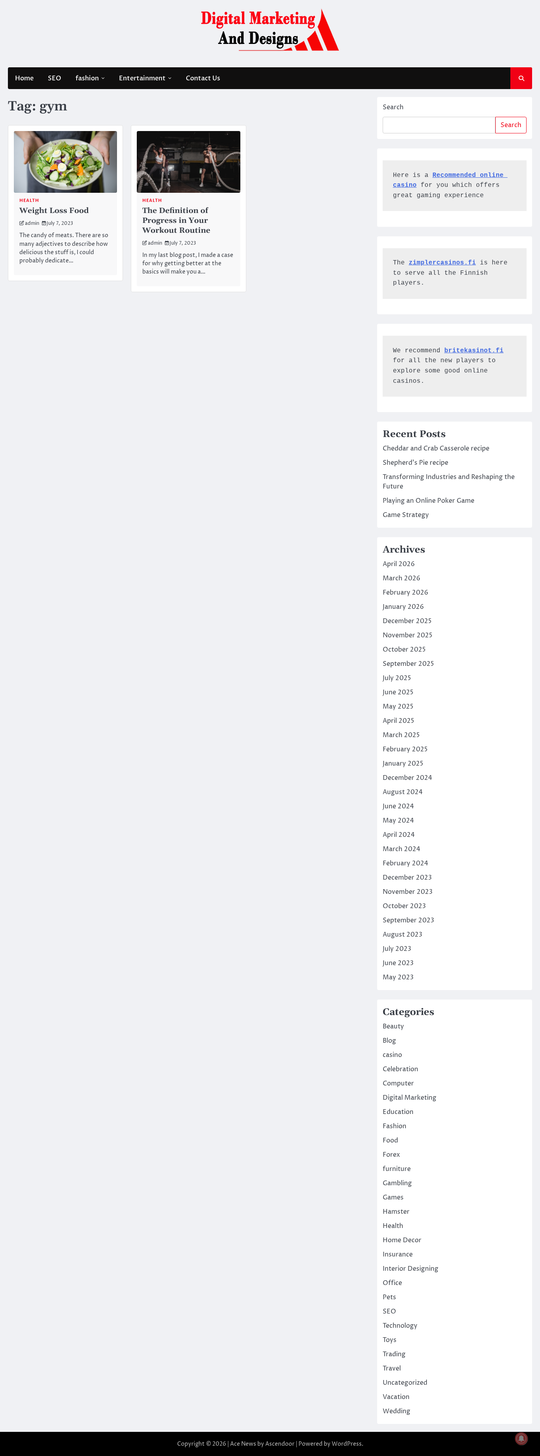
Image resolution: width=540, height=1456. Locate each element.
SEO (54, 78)
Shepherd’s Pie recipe (415, 462)
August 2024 (403, 792)
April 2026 (399, 564)
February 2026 (405, 592)
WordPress (347, 1444)
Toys (390, 1340)
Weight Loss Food (54, 211)
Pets (389, 1297)
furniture (397, 1169)
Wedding (396, 1411)
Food (390, 1140)
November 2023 (407, 892)
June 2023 (398, 963)
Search (393, 107)
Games (393, 1197)
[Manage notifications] (521, 1438)
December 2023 (407, 877)
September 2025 (408, 664)
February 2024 (405, 863)
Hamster (396, 1211)
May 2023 (398, 977)
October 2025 (404, 649)
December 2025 (407, 621)
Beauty (393, 1026)
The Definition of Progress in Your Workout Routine (176, 221)
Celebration (400, 1069)
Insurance (398, 1254)
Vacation (396, 1397)
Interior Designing (410, 1268)
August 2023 (402, 934)
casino (392, 1055)
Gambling (397, 1183)
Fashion (394, 1126)
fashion (87, 78)
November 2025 (407, 635)
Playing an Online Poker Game (428, 500)
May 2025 (398, 706)
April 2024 (399, 835)
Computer (398, 1083)
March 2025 (401, 735)
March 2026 (401, 578)
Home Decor (402, 1240)
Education (398, 1112)
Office (392, 1283)
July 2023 (397, 949)
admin (32, 223)
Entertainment (142, 78)
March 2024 (401, 849)
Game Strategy (406, 515)
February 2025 (405, 749)
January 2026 (403, 607)
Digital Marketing (409, 1097)
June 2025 (398, 692)
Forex (391, 1154)
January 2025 (403, 763)
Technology (400, 1325)
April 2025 (398, 721)
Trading (394, 1354)
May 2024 (398, 820)
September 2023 (408, 920)
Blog (389, 1040)
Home (24, 78)
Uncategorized (405, 1382)
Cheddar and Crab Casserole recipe (436, 448)
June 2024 (398, 806)
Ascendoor (280, 1444)
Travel (392, 1368)
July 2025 (397, 678)
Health (29, 200)
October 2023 (404, 906)
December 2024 (407, 778)
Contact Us (203, 78)
